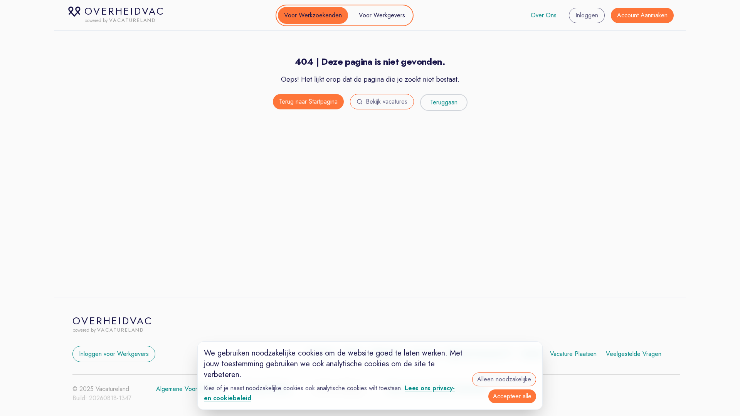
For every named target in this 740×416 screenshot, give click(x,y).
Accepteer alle (512, 396)
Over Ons (544, 15)
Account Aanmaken (642, 15)
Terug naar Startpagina (308, 101)
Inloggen (586, 15)
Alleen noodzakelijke (504, 379)
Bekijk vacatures (386, 101)
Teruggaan (443, 102)
